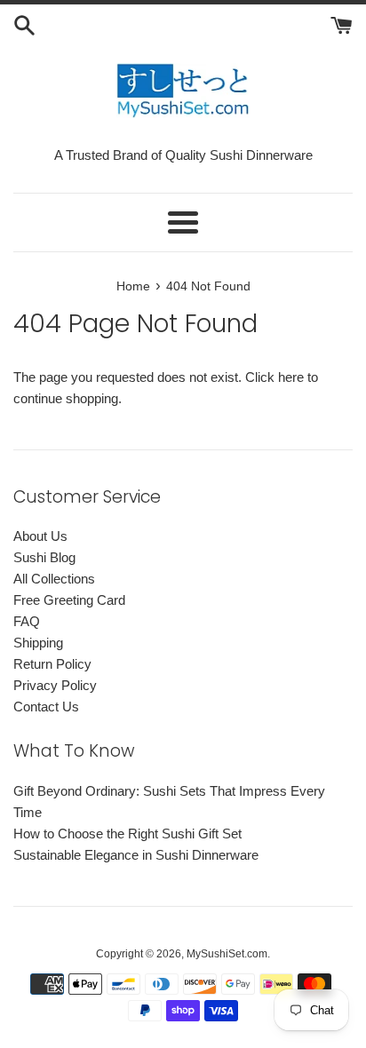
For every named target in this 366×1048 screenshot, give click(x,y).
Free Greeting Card (69, 599)
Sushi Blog (44, 557)
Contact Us (46, 706)
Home (133, 286)
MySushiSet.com (227, 954)
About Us (40, 536)
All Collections (54, 578)
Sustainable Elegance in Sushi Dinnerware (136, 854)
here (291, 377)
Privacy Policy (55, 685)
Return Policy (52, 663)
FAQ (26, 621)
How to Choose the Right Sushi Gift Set (127, 833)
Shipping (38, 642)
